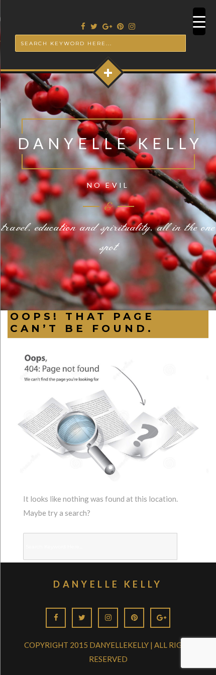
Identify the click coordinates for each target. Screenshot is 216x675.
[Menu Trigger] (199, 21)
